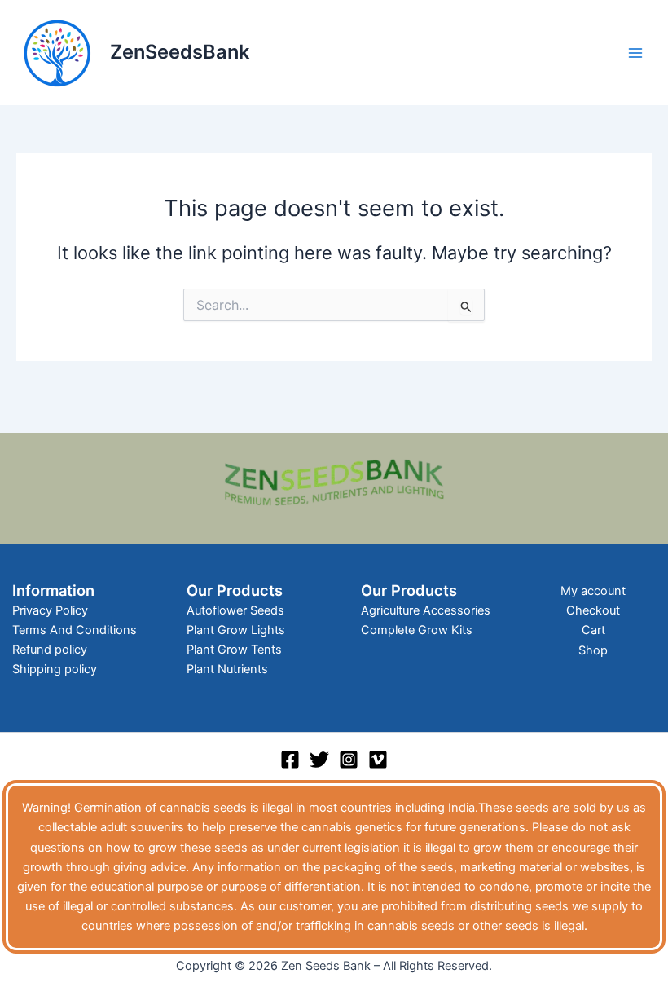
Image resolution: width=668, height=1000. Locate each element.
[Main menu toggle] (635, 52)
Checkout (593, 610)
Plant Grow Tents (234, 649)
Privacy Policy (50, 610)
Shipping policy (54, 669)
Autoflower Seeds (235, 610)
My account (593, 591)
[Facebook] (290, 759)
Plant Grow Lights (236, 630)
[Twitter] (319, 759)
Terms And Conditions (74, 630)
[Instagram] (348, 759)
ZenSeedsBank (179, 52)
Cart (593, 630)
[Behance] (378, 759)
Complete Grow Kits (416, 630)
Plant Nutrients (227, 669)
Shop (593, 650)
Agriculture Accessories (425, 610)
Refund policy (49, 649)
